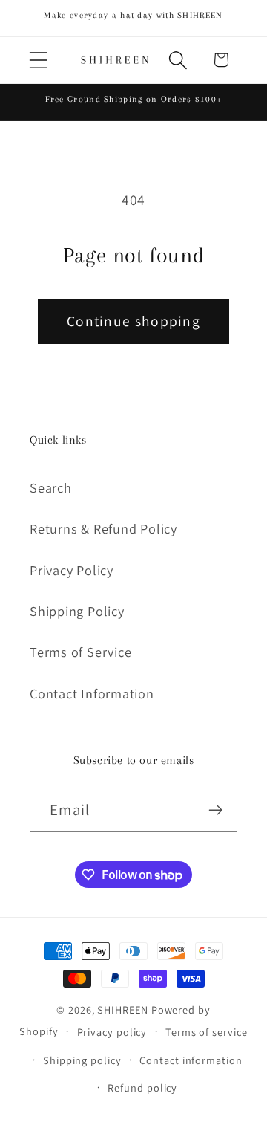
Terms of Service (80, 652)
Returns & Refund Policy (103, 528)
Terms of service (206, 1032)
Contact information (190, 1060)
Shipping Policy (77, 611)
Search (51, 487)
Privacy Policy (71, 570)
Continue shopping (133, 321)
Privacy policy (112, 1032)
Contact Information (92, 693)
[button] (38, 60)
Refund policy (142, 1087)
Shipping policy (82, 1060)
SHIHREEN (122, 1009)
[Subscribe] (215, 810)
